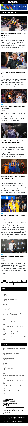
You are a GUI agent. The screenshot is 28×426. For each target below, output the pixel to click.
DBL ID (24, 421)
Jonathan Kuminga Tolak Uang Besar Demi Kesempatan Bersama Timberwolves (12, 322)
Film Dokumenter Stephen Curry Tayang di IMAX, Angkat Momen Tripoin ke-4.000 (13, 298)
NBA (2, 31)
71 (8, 284)
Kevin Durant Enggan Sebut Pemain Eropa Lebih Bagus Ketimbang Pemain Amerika (13, 313)
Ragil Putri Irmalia (5, 295)
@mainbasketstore (13, 403)
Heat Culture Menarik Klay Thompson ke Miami (13, 318)
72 (11, 284)
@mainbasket (5, 403)
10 (2, 284)
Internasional (4, 70)
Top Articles (14, 421)
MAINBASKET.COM (13, 417)
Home (4, 421)
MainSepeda (19, 421)
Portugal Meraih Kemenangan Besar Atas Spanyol (14, 348)
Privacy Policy (8, 421)
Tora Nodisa (4, 305)
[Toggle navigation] (3, 2)
